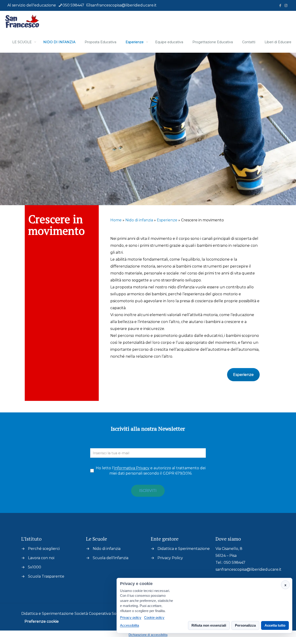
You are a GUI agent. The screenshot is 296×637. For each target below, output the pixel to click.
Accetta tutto (275, 625)
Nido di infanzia (139, 220)
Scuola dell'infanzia (110, 558)
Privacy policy (130, 618)
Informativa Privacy (131, 468)
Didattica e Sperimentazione (183, 548)
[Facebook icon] (280, 5)
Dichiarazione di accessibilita (148, 635)
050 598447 (73, 5)
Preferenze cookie (42, 621)
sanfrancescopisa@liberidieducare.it (124, 5)
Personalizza (245, 625)
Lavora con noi (41, 558)
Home (116, 220)
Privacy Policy (170, 558)
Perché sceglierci (44, 548)
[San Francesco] (24, 21)
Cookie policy (154, 618)
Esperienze (167, 220)
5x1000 (34, 567)
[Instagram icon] (286, 5)
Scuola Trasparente (46, 576)
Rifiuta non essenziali (208, 625)
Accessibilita (129, 625)
